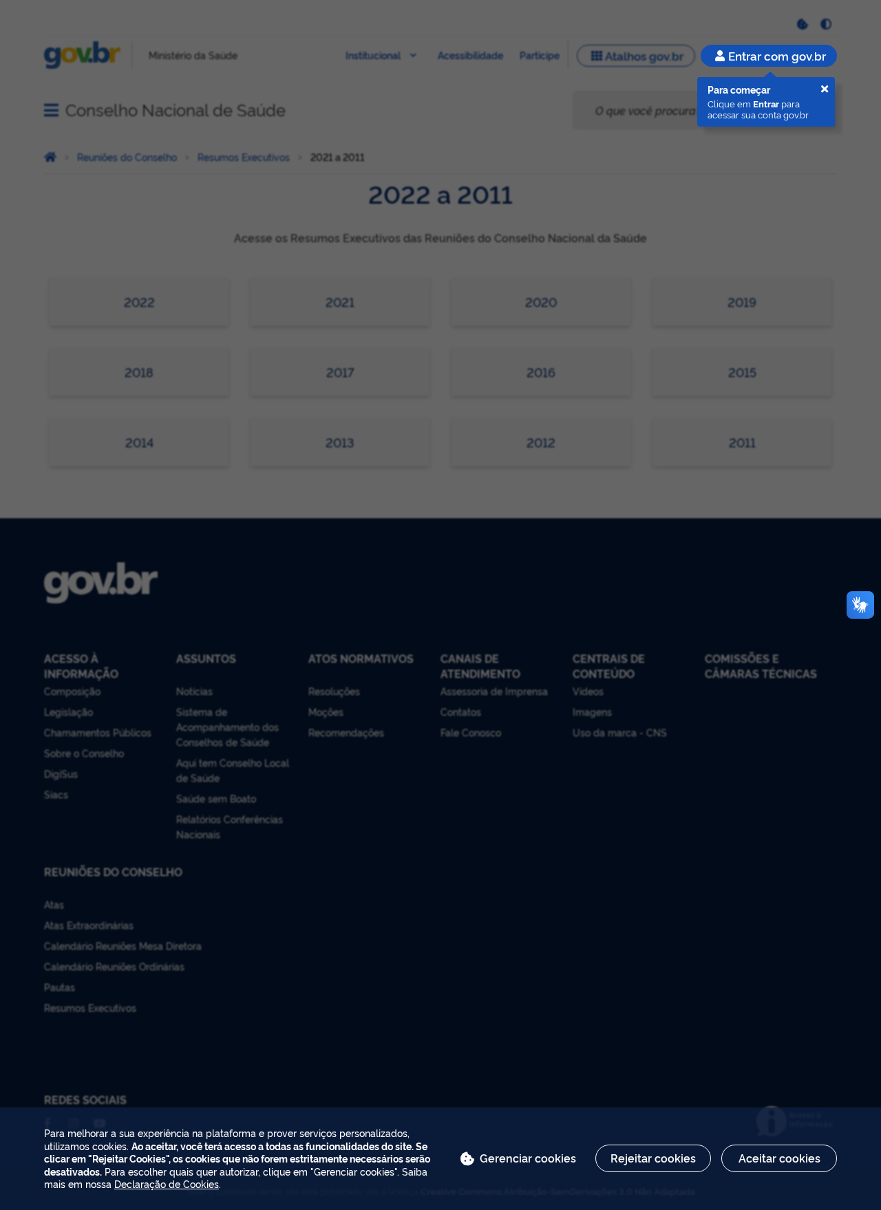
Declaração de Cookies (166, 1183)
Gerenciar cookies (528, 1157)
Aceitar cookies (779, 1157)
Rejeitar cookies (653, 1157)
